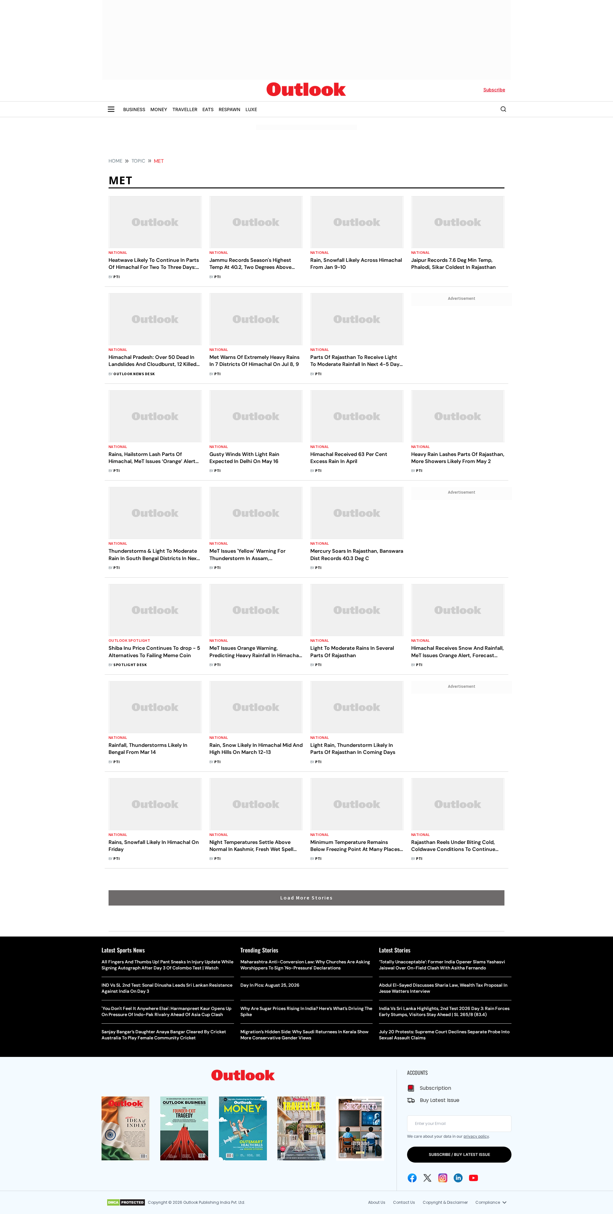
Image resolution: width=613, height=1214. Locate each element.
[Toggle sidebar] (111, 109)
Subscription (435, 1088)
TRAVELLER (184, 109)
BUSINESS (134, 109)
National (118, 252)
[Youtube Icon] (473, 1178)
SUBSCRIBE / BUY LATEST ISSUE (459, 1154)
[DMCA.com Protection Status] (126, 1202)
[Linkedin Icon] (458, 1178)
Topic (138, 161)
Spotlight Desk (130, 665)
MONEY (158, 109)
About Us (376, 1202)
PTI (116, 277)
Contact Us (404, 1202)
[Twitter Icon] (427, 1178)
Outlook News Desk (134, 374)
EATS (208, 109)
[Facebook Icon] (412, 1178)
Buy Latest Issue (439, 1100)
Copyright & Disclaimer (445, 1202)
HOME (115, 161)
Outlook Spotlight (129, 640)
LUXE (251, 109)
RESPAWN (229, 109)
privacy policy (476, 1136)
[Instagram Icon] (443, 1178)
